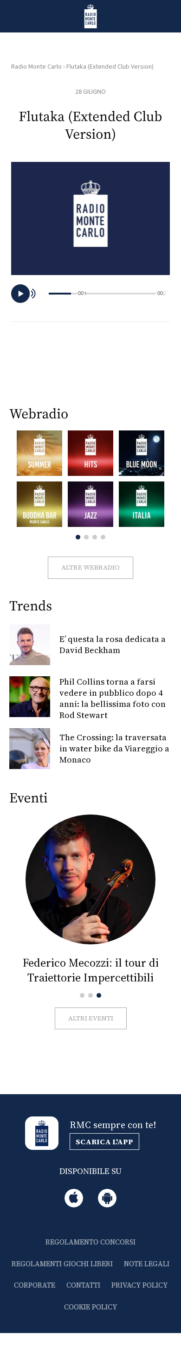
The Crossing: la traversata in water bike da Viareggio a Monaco (114, 748)
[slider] (121, 294)
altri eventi (90, 1018)
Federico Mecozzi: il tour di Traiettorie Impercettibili (91, 970)
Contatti (83, 1285)
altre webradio (90, 567)
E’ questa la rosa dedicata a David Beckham (112, 644)
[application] (90, 293)
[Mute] (35, 293)
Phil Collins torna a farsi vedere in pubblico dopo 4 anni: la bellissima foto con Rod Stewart (112, 698)
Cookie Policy (90, 1307)
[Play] (20, 293)
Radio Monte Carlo (36, 66)
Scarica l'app (104, 1141)
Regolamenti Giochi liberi (62, 1264)
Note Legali (146, 1264)
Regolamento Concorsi (90, 1242)
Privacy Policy (139, 1285)
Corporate (34, 1285)
